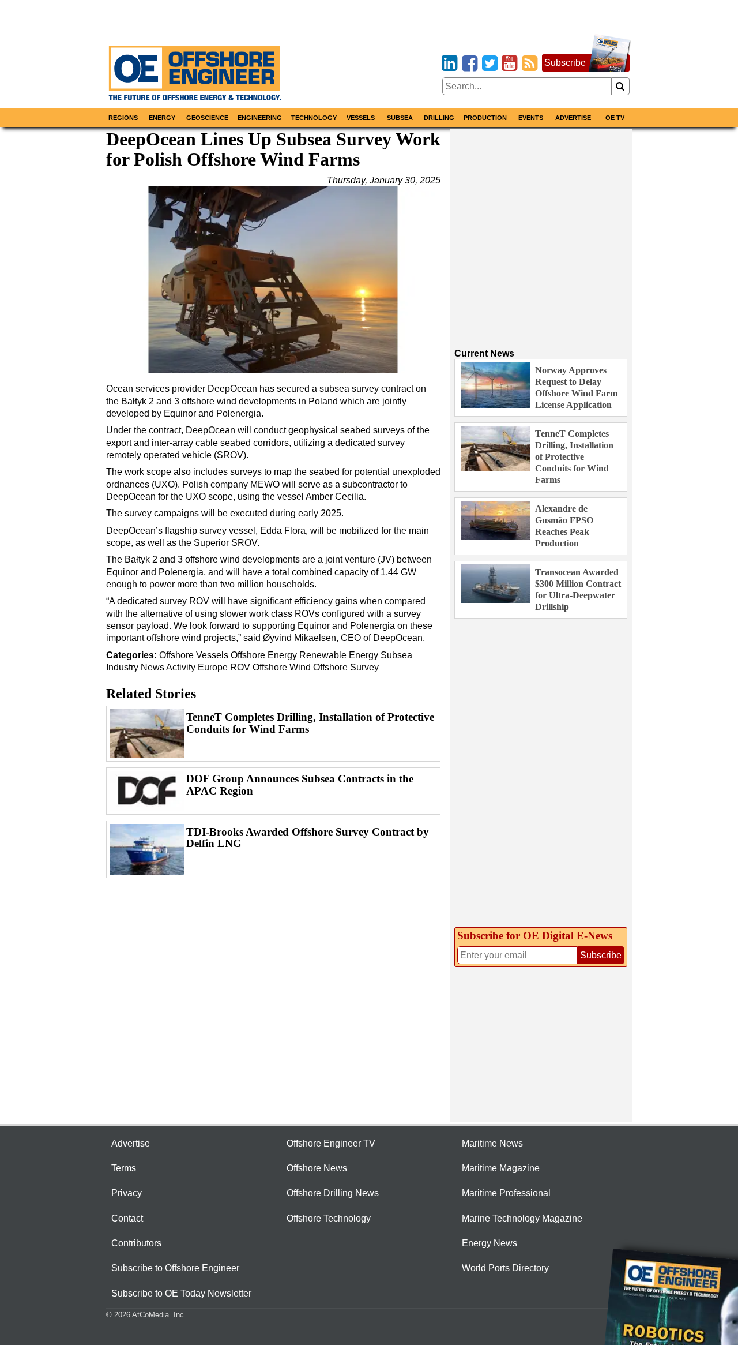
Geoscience (207, 117)
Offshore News (317, 1168)
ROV (240, 667)
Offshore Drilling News (333, 1193)
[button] (273, 279)
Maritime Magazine (501, 1168)
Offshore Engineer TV (331, 1143)
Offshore (176, 655)
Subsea (400, 117)
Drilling (439, 117)
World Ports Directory (505, 1268)
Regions (123, 117)
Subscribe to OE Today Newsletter (181, 1293)
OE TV (614, 117)
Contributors (136, 1243)
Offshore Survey (346, 667)
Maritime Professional (506, 1193)
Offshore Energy (264, 655)
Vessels (361, 117)
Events (530, 117)
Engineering (260, 117)
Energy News (489, 1243)
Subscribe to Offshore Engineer (175, 1268)
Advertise (573, 117)
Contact (127, 1218)
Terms (123, 1168)
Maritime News (492, 1143)
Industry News (135, 667)
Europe (213, 667)
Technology (314, 117)
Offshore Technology (329, 1218)
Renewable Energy (340, 655)
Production (485, 117)
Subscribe (565, 63)
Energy (162, 117)
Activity (180, 667)
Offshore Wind (282, 667)
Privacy (126, 1193)
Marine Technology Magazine (522, 1218)
